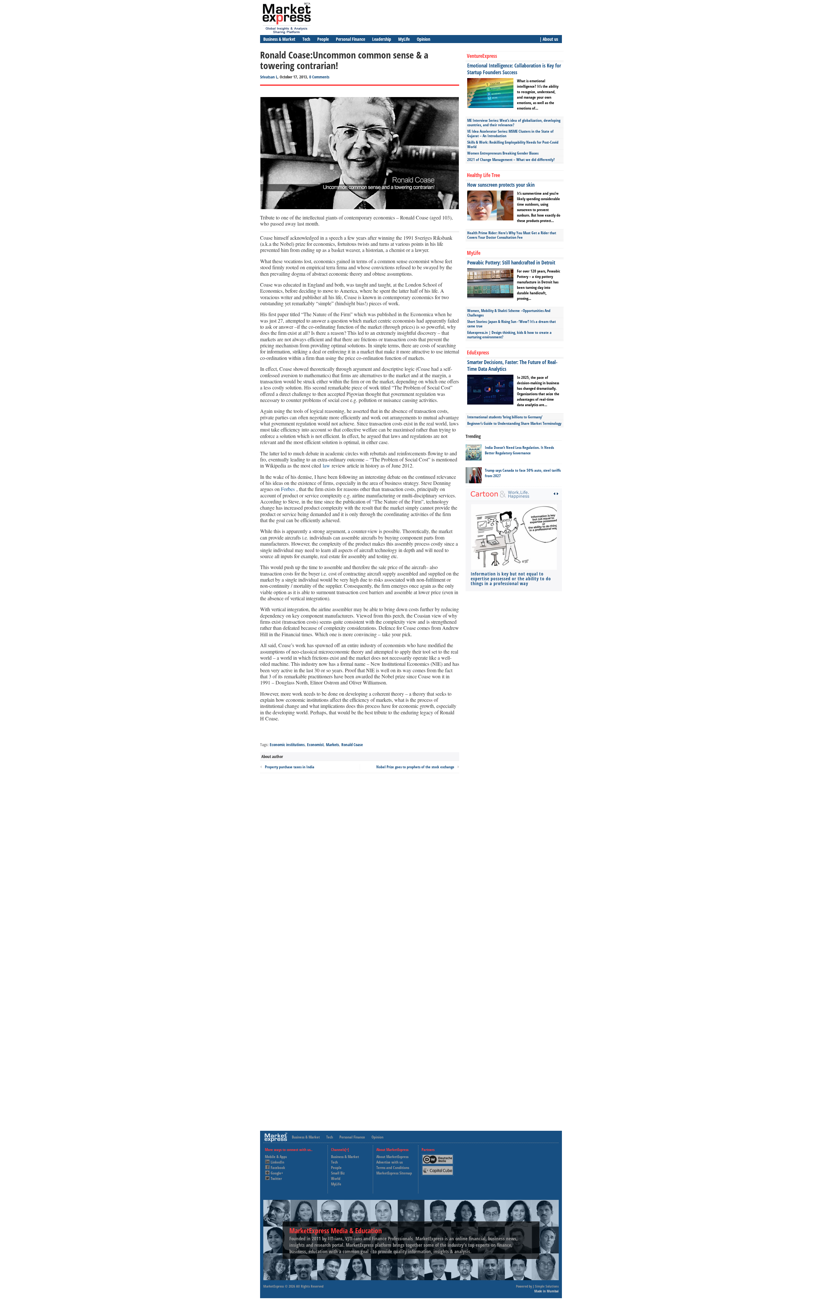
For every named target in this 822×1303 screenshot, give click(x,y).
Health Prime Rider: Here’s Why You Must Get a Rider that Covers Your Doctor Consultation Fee (511, 235)
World (335, 1178)
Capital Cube (437, 1168)
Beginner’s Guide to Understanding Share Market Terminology (514, 423)
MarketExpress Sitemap (394, 1173)
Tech (306, 39)
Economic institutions (287, 744)
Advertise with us (389, 1162)
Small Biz (338, 1173)
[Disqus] (359, 864)
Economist (315, 744)
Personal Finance (350, 39)
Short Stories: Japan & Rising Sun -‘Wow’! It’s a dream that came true (511, 324)
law (326, 465)
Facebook (278, 1167)
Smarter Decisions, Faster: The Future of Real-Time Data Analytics (512, 365)
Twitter (276, 1178)
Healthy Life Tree (483, 175)
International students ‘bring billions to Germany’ (504, 417)
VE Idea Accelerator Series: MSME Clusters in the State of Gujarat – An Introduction (510, 133)
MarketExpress (273, 1286)
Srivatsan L (268, 77)
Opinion (423, 39)
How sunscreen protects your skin (501, 184)
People (323, 39)
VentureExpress (482, 55)
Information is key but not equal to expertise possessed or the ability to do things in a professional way (511, 578)
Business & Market (279, 39)
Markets (332, 744)
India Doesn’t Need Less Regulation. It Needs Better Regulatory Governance (519, 450)
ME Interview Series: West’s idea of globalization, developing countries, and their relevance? (513, 123)
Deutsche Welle (439, 1156)
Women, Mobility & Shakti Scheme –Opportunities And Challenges (508, 313)
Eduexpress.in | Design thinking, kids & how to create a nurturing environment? (509, 335)
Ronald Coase (352, 744)
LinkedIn (277, 1162)
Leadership (381, 39)
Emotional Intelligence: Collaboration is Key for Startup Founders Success (514, 69)
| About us (548, 39)
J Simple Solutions (546, 1286)
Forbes (288, 489)
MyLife (404, 39)
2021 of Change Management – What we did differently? (511, 159)
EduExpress (478, 352)
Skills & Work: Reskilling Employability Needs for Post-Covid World (512, 144)
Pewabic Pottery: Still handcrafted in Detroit (511, 262)
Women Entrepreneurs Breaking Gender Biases (502, 153)
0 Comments (319, 77)
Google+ (277, 1173)
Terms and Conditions (392, 1167)
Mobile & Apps (276, 1156)
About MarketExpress (392, 1156)
